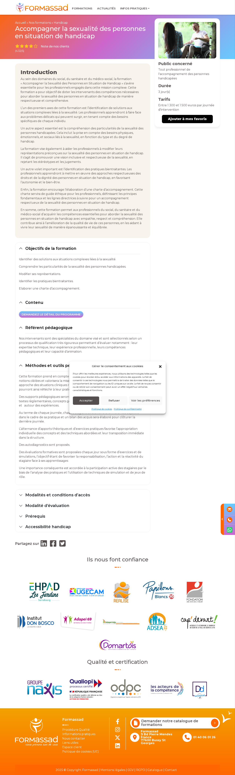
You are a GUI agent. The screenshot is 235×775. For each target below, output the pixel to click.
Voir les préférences (145, 400)
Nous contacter (73, 738)
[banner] (42, 7)
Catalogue (155, 770)
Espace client (72, 747)
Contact (171, 770)
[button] (160, 366)
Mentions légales (112, 770)
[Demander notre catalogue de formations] (214, 723)
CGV (131, 770)
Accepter (86, 400)
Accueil (20, 22)
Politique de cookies (102, 408)
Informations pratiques (78, 734)
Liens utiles (70, 742)
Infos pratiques (133, 8)
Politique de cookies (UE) (80, 751)
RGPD (140, 770)
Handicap (61, 22)
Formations (82, 8)
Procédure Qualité (76, 729)
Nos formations (40, 22)
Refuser (114, 400)
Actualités (106, 8)
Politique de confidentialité (128, 408)
